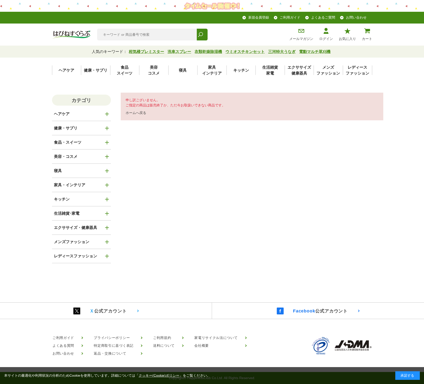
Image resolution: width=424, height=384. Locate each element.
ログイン (326, 39)
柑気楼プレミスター (146, 52)
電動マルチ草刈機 (315, 52)
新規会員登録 (258, 17)
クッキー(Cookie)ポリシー (159, 375)
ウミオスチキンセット (245, 52)
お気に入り (347, 39)
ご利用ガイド (290, 17)
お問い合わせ (356, 17)
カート (367, 39)
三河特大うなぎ (282, 52)
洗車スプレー (179, 52)
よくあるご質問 (323, 17)
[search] (202, 34)
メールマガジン (301, 39)
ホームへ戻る (136, 113)
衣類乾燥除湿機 (208, 52)
